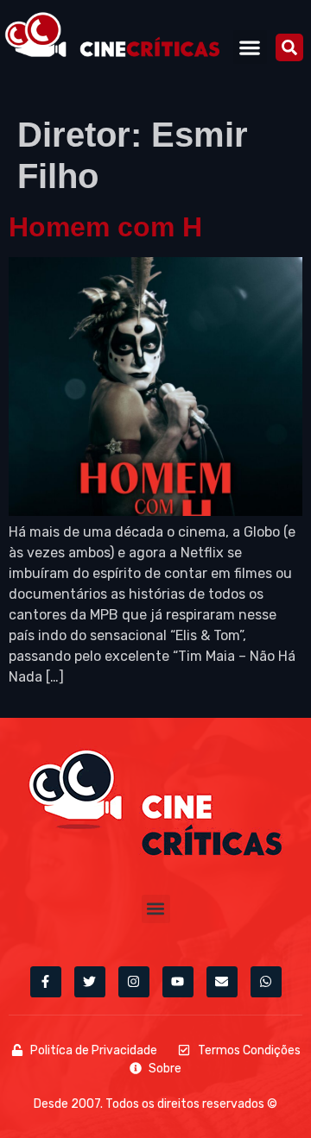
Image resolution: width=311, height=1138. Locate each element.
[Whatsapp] (266, 981)
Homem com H (105, 226)
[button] (250, 47)
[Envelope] (222, 981)
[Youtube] (178, 981)
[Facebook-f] (45, 981)
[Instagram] (133, 981)
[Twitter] (89, 981)
